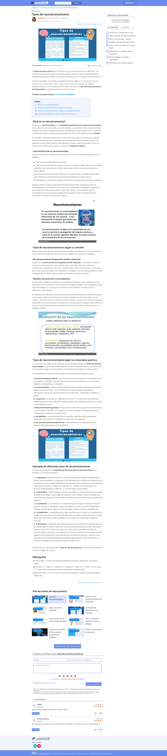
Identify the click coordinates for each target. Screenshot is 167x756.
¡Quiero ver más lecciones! (67, 646)
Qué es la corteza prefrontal (55, 609)
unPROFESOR (35, 8)
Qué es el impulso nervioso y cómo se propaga (92, 621)
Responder (36, 713)
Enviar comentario (93, 684)
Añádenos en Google (96, 66)
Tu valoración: (55, 679)
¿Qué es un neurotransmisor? (48, 104)
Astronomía (116, 21)
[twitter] (35, 746)
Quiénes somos (57, 753)
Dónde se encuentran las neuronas (93, 631)
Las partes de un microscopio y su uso (121, 32)
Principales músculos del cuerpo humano (122, 42)
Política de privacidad (95, 753)
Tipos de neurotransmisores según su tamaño (54, 107)
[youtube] (39, 746)
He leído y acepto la (45, 683)
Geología (126, 21)
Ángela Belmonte (43, 21)
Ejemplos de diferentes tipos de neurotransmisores (56, 113)
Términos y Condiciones (82, 753)
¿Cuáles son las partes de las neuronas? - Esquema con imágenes (57, 633)
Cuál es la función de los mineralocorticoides (57, 620)
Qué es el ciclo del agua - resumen (120, 39)
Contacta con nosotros (68, 753)
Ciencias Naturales (44, 8)
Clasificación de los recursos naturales (121, 63)
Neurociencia (59, 8)
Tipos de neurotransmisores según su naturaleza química (58, 110)
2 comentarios (64, 18)
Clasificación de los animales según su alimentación (121, 52)
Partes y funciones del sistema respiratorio (122, 36)
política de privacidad (51, 683)
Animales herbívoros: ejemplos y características (119, 58)
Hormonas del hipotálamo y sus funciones (91, 610)
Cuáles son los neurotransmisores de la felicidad (93, 599)
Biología (52, 8)
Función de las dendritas (65, 94)
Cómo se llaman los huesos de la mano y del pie (122, 46)
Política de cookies (107, 753)
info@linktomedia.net (86, 694)
